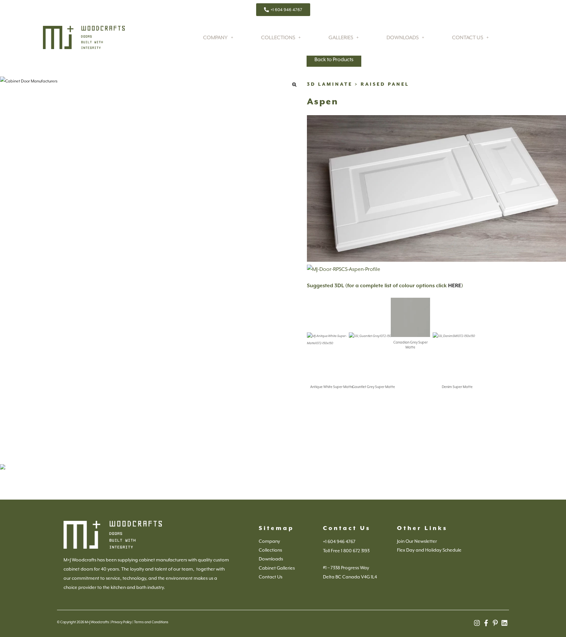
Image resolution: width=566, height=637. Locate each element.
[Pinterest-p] (495, 623)
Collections (278, 38)
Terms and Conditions (151, 622)
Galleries (341, 38)
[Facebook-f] (486, 623)
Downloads (403, 38)
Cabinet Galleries (277, 568)
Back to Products (333, 59)
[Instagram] (476, 623)
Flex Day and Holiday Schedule (429, 550)
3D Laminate (329, 84)
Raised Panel (385, 84)
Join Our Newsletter (417, 541)
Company (215, 38)
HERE (454, 286)
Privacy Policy (121, 622)
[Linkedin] (504, 623)
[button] (294, 84)
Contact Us (467, 38)
